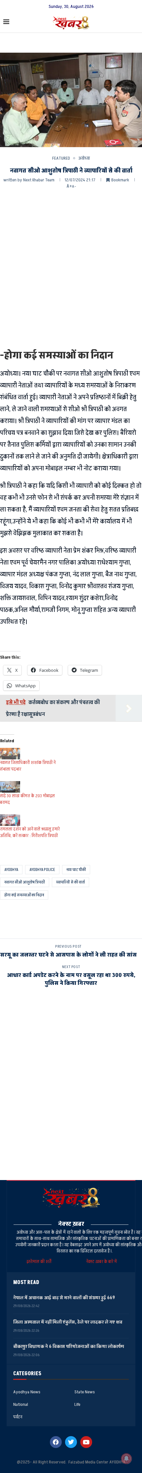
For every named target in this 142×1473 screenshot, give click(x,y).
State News (84, 1392)
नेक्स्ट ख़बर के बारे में (101, 1261)
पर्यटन (17, 1417)
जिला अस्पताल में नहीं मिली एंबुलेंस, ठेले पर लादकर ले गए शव (67, 1322)
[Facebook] (56, 1442)
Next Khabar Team (38, 180)
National (20, 1404)
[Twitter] (71, 1442)
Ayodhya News (26, 1392)
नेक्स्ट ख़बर (71, 1224)
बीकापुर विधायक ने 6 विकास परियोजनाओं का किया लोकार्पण (68, 1346)
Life (77, 1404)
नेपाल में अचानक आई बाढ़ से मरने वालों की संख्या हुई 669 (64, 1298)
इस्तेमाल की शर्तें (39, 1261)
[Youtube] (86, 1442)
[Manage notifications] (126, 1458)
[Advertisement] (71, 268)
